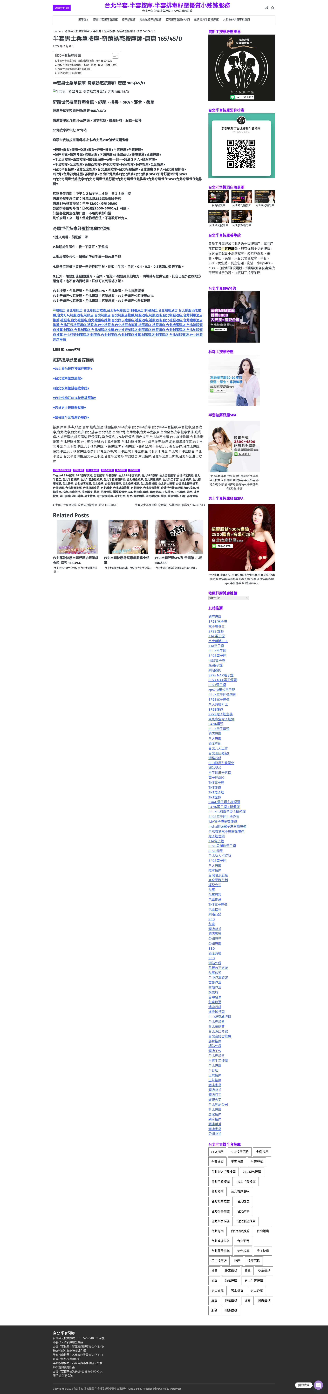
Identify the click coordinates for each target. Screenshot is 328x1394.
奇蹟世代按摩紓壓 (172, 487)
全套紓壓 (217, 1162)
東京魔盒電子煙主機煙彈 (226, 831)
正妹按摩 (167, 492)
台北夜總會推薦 (219, 1036)
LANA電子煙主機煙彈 (224, 807)
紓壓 (129, 496)
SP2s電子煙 (217, 685)
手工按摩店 (219, 1261)
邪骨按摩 (214, 1041)
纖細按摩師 (121, 470)
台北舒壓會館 (91, 487)
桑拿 (146, 492)
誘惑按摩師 (134, 470)
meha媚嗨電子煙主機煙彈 (227, 826)
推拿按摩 (214, 870)
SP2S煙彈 (215, 709)
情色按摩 (189, 487)
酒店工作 (214, 1051)
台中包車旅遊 (218, 978)
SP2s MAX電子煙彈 (222, 680)
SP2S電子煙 (217, 656)
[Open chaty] (318, 1385)
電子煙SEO (216, 778)
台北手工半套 (170, 479)
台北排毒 (68, 483)
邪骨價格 (192, 496)
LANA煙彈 (215, 724)
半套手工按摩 (218, 1061)
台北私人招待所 (219, 856)
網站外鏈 (214, 963)
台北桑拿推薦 (131, 483)
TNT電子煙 (216, 783)
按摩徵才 (83, 19)
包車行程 (214, 895)
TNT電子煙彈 (217, 905)
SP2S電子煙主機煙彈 (223, 817)
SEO (211, 919)
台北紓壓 (58, 487)
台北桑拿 (98, 483)
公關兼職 (214, 944)
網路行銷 (214, 758)
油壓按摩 (231, 1281)
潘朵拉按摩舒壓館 (150, 19)
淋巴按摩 (65, 496)
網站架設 (214, 768)
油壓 (189, 492)
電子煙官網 (216, 836)
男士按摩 (89, 496)
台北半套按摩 (71, 479)
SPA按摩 (69, 475)
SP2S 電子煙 (217, 621)
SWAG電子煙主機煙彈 (224, 802)
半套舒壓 (257, 1162)
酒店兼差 (214, 929)
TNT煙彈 (214, 788)
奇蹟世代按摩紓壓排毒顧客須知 (74, 69)
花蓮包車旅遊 (218, 968)
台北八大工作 (218, 748)
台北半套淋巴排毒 (114, 479)
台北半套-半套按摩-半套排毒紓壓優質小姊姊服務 (167, 5)
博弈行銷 (214, 1007)
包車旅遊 (214, 973)
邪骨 (183, 496)
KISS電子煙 (216, 661)
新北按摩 (214, 1110)
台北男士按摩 (166, 483)
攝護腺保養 (120, 492)
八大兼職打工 (218, 641)
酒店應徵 (214, 934)
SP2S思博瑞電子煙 (222, 846)
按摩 (65, 492)
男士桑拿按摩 (107, 470)
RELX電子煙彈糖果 (222, 695)
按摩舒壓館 (128, 19)
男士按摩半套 (92, 470)
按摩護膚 (87, 492)
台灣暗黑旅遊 (218, 875)
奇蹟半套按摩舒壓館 (105, 19)
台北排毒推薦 (83, 483)
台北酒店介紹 (218, 1031)
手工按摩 (263, 1251)
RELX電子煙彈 (218, 729)
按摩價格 (74, 492)
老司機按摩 (153, 496)
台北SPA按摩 (149, 475)
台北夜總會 (216, 1022)
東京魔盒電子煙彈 (221, 719)
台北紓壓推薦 (73, 487)
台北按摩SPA (240, 1191)
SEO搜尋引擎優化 (221, 763)
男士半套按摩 (253, 1281)
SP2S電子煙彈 (218, 700)
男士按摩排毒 (105, 496)
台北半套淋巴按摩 (91, 479)
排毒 (96, 492)
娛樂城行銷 (216, 1012)
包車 (211, 890)
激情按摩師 (78, 470)
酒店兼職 (214, 734)
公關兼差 (214, 939)
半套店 (213, 1070)
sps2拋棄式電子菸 (221, 690)
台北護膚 (106, 487)
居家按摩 (214, 1114)
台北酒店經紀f (218, 753)
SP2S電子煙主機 (220, 714)
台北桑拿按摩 (113, 483)
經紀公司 (214, 885)
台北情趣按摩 (153, 479)
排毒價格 (106, 492)
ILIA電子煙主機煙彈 (222, 822)
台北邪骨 (136, 487)
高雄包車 (214, 983)
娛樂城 (213, 992)
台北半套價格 (185, 475)
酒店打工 (214, 1095)
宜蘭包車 (214, 988)
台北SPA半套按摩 (129, 475)
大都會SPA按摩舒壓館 (236, 19)
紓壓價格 (139, 496)
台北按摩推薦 (220, 1201)
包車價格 (214, 910)
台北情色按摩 (135, 479)
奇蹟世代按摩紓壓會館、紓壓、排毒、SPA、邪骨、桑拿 (87, 64)
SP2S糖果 (215, 851)
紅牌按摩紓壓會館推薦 (69, 73)
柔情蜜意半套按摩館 (206, 19)
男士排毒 (237, 1291)
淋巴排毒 (77, 496)
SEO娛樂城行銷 (219, 1017)
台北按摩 (185, 479)
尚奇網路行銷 (218, 880)
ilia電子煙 (215, 665)
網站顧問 (214, 670)
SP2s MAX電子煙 (221, 675)
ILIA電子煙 (216, 646)
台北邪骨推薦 (151, 487)
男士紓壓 (119, 496)
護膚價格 (173, 496)
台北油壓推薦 (148, 483)
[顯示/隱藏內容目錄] (113, 56)
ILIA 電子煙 (216, 636)
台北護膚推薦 (121, 487)
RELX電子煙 (217, 651)
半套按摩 (111, 475)
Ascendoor (149, 1388)
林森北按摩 (135, 492)
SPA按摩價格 (84, 475)
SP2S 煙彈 (216, 631)
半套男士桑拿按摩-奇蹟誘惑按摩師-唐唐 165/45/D (84, 60)
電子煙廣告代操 (219, 773)
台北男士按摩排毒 (187, 483)
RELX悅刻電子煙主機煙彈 (227, 812)
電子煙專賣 (216, 626)
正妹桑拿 (180, 492)
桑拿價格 (155, 492)
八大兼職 (214, 739)
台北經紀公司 (218, 1105)
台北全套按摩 (167, 475)
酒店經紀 (214, 743)
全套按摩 (99, 475)
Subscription (62, 7)
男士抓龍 (217, 1291)
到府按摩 (214, 617)
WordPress (175, 1388)
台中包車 (214, 997)
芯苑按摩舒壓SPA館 (178, 19)
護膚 (163, 496)
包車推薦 (214, 900)
